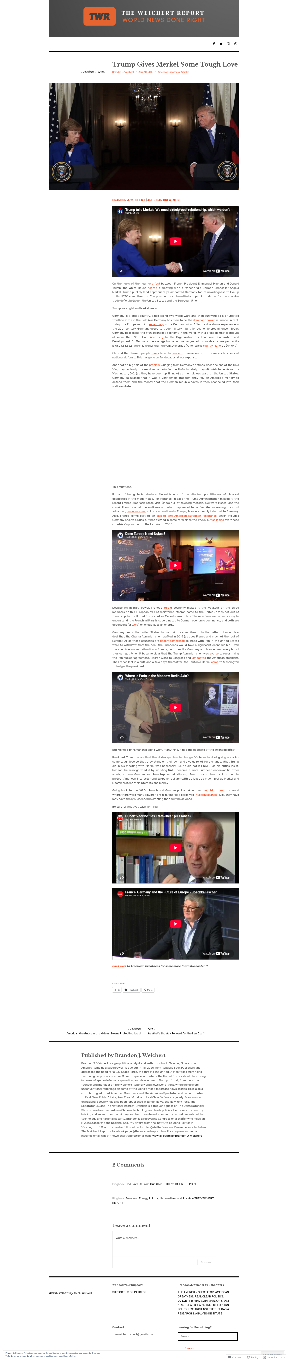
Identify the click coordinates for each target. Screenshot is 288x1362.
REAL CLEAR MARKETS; (201, 1305)
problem (154, 365)
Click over (119, 966)
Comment (206, 1262)
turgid (168, 607)
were (135, 624)
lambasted (199, 657)
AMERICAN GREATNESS (163, 200)
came (214, 662)
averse (214, 653)
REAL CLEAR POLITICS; (209, 1296)
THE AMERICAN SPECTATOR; (196, 1292)
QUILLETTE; (185, 1300)
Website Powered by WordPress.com (70, 1293)
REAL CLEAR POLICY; (207, 1300)
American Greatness (169, 72)
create (223, 790)
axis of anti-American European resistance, (186, 515)
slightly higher (212, 345)
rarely (155, 353)
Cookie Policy (69, 1356)
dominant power (204, 320)
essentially (156, 324)
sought (208, 790)
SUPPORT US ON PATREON (129, 1292)
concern (177, 353)
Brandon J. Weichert (123, 72)
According (156, 337)
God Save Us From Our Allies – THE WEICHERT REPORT (161, 1184)
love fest (154, 283)
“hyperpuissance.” (206, 794)
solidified (218, 520)
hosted (152, 288)
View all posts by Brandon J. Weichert (177, 1135)
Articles (185, 72)
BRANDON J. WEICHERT (128, 200)
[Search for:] (208, 1336)
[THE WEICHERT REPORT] (144, 18)
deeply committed (172, 640)
